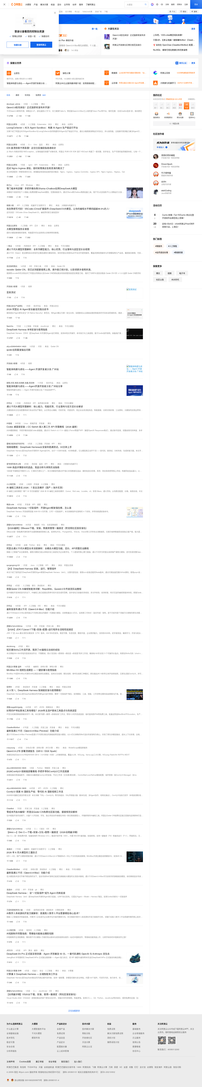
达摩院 (150, 1067)
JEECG (10, 950)
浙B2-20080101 (70, 1072)
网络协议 (49, 707)
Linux (17, 185)
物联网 (47, 768)
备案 (173, 4)
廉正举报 (40, 1061)
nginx (30, 164)
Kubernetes (41, 124)
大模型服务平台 (39, 1028)
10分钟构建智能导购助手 (186, 73)
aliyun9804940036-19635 (16, 768)
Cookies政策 (25, 1061)
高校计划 (111, 1037)
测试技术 (41, 585)
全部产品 (61, 1028)
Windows (29, 185)
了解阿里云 (90, 4)
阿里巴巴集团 (13, 1067)
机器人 (35, 970)
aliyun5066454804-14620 (16, 346)
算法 (30, 950)
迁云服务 (136, 1037)
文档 (167, 4)
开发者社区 (87, 1037)
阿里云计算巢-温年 (14, 666)
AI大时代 (175, 279)
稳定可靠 (11, 1042)
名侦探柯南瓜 (12, 266)
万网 (111, 1067)
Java (32, 565)
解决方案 (44, 4)
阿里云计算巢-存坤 (14, 970)
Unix (35, 144)
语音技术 (49, 909)
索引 (33, 585)
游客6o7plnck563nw (14, 524)
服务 (81, 4)
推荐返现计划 (113, 1042)
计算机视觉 (59, 909)
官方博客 (68, 11)
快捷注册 (18, 44)
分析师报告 (12, 1050)
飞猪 (94, 1067)
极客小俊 (10, 205)
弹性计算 (53, 666)
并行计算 (49, 747)
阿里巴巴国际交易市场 (65, 1067)
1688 (79, 1067)
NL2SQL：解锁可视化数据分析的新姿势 (170, 49)
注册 (186, 4)
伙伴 (74, 4)
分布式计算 (30, 747)
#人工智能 (172, 246)
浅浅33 (9, 849)
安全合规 (11, 1046)
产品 (36, 4)
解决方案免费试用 (115, 1033)
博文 (43, 104)
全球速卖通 (49, 1067)
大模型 (28, 4)
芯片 (36, 225)
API (35, 164)
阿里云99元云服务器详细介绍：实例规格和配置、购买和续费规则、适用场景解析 (77, 83)
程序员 (29, 930)
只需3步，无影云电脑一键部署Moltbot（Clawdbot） (174, 39)
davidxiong (11, 646)
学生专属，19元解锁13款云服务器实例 (70, 78)
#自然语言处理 (161, 252)
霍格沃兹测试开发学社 (15, 443)
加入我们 (78, 1061)
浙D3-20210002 (107, 1072)
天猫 (41, 1067)
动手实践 (59, 11)
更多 (193, 28)
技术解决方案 (88, 1028)
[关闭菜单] (4, 4)
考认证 (77, 11)
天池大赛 (86, 1042)
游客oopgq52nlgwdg (14, 707)
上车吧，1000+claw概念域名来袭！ (168, 35)
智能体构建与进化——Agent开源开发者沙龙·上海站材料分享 (28, 83)
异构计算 (44, 666)
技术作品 (37, 305)
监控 (41, 144)
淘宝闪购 (177, 1067)
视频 (30, 286)
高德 (116, 1067)
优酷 (131, 1067)
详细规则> (191, 99)
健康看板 (136, 1046)
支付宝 (143, 1067)
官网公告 (136, 1042)
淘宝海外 (158, 1067)
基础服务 (136, 1028)
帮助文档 (86, 1033)
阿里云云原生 (12, 124)
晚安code (10, 504)
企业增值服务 (138, 1033)
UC (120, 1067)
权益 (53, 4)
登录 (196, 4)
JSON (41, 707)
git (36, 889)
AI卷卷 (9, 423)
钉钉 (136, 1067)
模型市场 (36, 1037)
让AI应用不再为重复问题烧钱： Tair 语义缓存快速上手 (139, 73)
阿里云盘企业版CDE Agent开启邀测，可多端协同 (137, 83)
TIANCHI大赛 (87, 11)
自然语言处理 (43, 403)
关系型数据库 (52, 524)
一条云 (9, 245)
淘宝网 (23, 1067)
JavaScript (44, 326)
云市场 (67, 4)
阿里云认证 (87, 1046)
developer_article (13, 104)
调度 (39, 504)
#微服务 (158, 246)
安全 (50, 124)
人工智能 (34, 104)
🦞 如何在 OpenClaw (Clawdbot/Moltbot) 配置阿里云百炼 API (174, 44)
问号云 (9, 403)
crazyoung (11, 747)
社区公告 (160, 279)
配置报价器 (62, 1046)
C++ (30, 144)
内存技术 (27, 245)
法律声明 (11, 1061)
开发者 (35, 326)
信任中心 (136, 1050)
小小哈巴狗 (11, 484)
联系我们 (65, 1061)
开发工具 (37, 266)
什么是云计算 (13, 1028)
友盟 (126, 1067)
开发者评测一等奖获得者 (170, 158)
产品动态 (61, 1037)
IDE (30, 266)
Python (32, 545)
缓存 (36, 950)
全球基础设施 (13, 1033)
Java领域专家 (166, 193)
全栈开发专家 (166, 184)
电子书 (182, 273)
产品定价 (61, 1042)
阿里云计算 (102, 1067)
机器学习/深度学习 (38, 205)
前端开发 (33, 423)
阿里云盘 (168, 1067)
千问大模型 (37, 1033)
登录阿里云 (41, 44)
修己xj (9, 185)
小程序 (29, 484)
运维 (25, 545)
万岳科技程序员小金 (15, 909)
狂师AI (9, 686)
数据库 (37, 524)
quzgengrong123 (13, 565)
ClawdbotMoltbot (13, 727)
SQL (43, 524)
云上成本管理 (63, 1050)
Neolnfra (10, 326)
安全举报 (52, 1061)
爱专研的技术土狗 (14, 463)
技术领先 (11, 1037)
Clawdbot (10, 808)
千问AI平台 (32, 1067)
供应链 (34, 463)
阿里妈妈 (87, 1067)
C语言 (42, 828)
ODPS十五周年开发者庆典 (187, 83)
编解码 (36, 666)
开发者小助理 (12, 286)
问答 (46, 266)
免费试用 (61, 1033)
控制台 (179, 4)
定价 (59, 4)
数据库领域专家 (167, 175)
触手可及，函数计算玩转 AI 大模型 (19, 78)
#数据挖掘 (178, 252)
